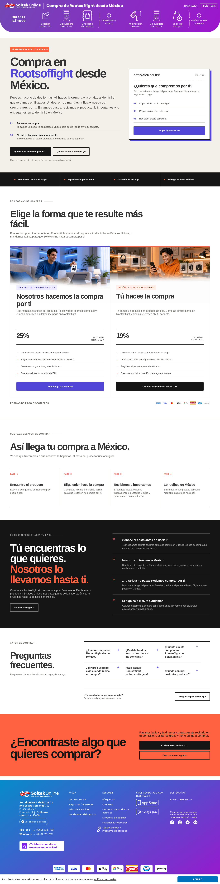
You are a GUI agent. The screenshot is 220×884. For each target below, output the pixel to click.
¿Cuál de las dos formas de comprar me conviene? (137, 653)
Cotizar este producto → (174, 745)
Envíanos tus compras (114, 822)
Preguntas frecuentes (81, 804)
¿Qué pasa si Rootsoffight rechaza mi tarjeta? (136, 671)
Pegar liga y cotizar (169, 130)
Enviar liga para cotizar (60, 386)
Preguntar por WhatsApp (192, 696)
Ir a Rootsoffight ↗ (24, 607)
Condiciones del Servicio (82, 814)
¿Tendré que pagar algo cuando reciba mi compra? (98, 671)
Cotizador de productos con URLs (115, 811)
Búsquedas (108, 799)
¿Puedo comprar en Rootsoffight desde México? (98, 653)
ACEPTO (197, 879)
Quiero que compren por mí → (30, 151)
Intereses (107, 804)
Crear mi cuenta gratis (175, 755)
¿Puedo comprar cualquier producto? (177, 673)
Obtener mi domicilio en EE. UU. (160, 386)
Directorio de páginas (114, 817)
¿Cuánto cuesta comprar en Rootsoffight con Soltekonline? (175, 652)
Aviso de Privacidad (79, 809)
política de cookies (105, 879)
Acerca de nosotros (181, 799)
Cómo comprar (77, 799)
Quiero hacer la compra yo (71, 151)
